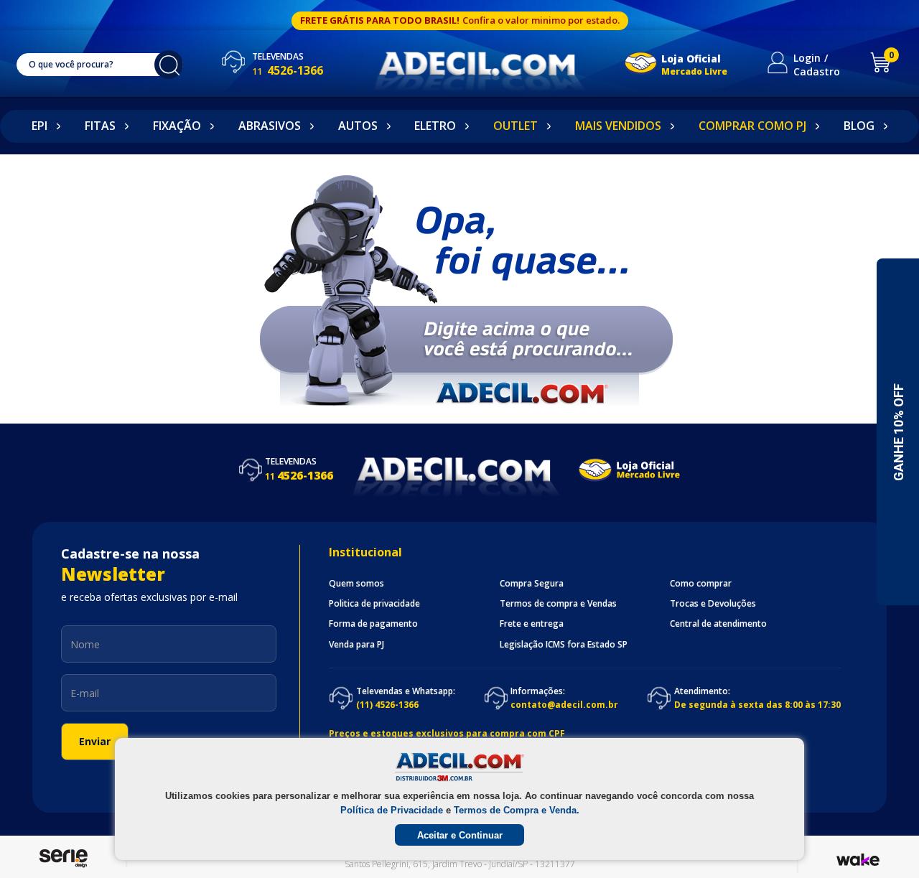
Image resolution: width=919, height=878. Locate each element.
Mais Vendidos (618, 126)
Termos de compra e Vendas (558, 604)
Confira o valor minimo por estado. (541, 20)
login (807, 58)
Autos (358, 126)
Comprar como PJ (752, 126)
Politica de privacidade (374, 604)
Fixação (177, 126)
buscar (168, 64)
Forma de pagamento (373, 624)
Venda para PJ (356, 644)
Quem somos (356, 583)
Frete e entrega (532, 624)
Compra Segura (532, 583)
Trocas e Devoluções (713, 604)
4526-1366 (287, 70)
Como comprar (701, 583)
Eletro (435, 126)
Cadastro (816, 71)
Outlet (515, 126)
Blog (859, 126)
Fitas (100, 126)
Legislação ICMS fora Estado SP (564, 644)
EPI (39, 126)
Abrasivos (269, 126)
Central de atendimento (718, 624)
